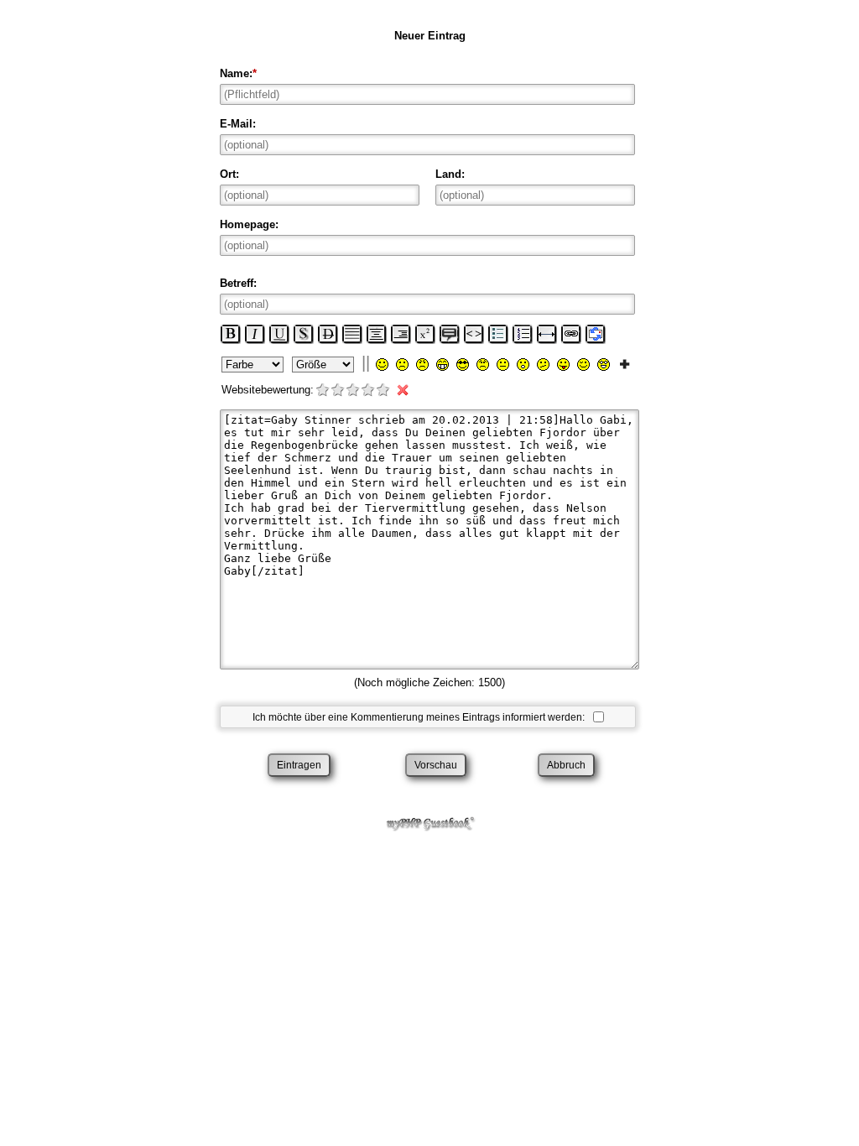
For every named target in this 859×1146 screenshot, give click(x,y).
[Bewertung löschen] (399, 391)
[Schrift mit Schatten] (304, 334)
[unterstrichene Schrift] (279, 334)
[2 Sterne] (338, 391)
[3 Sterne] (354, 391)
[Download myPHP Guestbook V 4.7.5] (429, 823)
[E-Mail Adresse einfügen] (596, 334)
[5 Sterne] (384, 391)
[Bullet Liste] (498, 334)
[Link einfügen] (571, 334)
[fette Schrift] (231, 334)
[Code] (474, 334)
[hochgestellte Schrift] (425, 334)
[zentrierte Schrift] (377, 334)
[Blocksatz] (352, 334)
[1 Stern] (323, 391)
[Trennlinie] (547, 334)
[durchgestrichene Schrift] (328, 334)
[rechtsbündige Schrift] (401, 334)
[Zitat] (450, 334)
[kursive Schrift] (255, 334)
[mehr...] (624, 364)
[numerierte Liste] (523, 334)
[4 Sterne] (369, 391)
